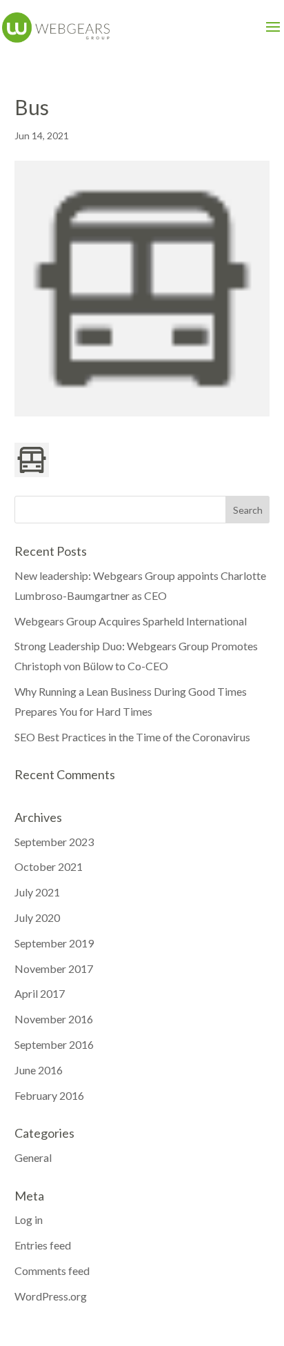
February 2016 (49, 1095)
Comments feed (52, 1270)
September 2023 (54, 841)
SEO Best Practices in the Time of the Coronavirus (132, 736)
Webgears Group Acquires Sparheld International (130, 620)
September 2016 (54, 1044)
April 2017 (39, 993)
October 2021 (48, 866)
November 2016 (53, 1018)
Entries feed (42, 1245)
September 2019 (54, 943)
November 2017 (53, 968)
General (33, 1157)
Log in (28, 1219)
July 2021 (37, 891)
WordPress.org (50, 1296)
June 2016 (38, 1069)
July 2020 (37, 917)
